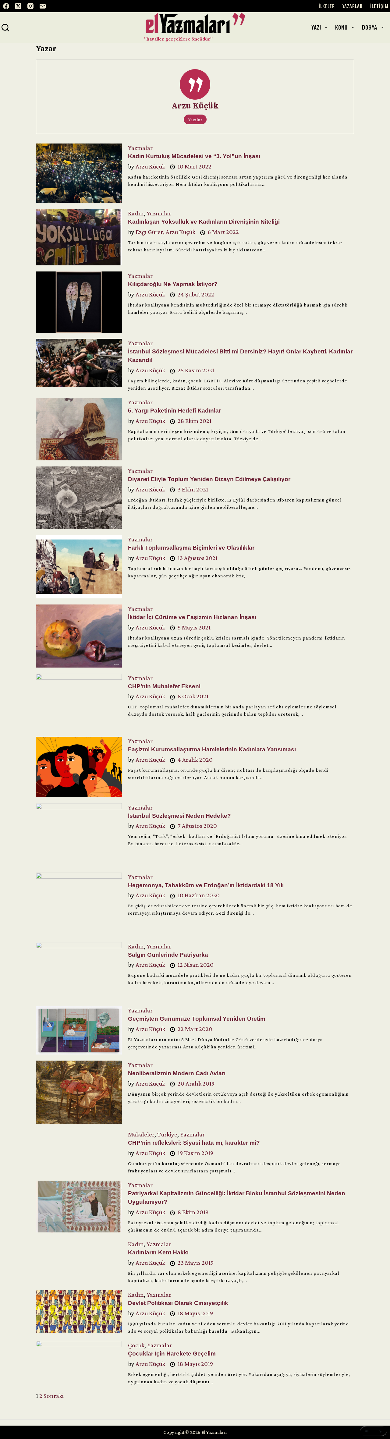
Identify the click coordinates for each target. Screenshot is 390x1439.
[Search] (5, 27)
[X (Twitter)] (18, 6)
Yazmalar (140, 147)
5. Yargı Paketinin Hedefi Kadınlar (174, 410)
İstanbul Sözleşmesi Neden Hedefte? (179, 816)
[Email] (42, 6)
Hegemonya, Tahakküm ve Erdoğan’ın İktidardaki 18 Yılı (206, 885)
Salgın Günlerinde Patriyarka (168, 955)
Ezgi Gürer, (151, 232)
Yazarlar (352, 6)
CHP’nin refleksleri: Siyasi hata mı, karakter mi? (194, 1143)
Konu (341, 27)
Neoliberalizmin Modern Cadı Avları (176, 1073)
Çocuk (136, 1345)
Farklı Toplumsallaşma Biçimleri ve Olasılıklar (191, 547)
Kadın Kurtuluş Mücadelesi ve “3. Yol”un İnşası (194, 156)
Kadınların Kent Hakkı (158, 1252)
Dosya (369, 27)
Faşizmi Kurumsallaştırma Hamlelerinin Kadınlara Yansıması (212, 749)
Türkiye (167, 1134)
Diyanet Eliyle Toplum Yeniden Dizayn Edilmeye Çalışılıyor (209, 479)
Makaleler (141, 1134)
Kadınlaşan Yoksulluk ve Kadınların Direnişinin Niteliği (204, 221)
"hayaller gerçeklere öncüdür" (178, 38)
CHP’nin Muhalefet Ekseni (164, 686)
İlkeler (327, 6)
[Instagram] (30, 6)
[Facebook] (6, 6)
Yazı (316, 27)
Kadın (136, 213)
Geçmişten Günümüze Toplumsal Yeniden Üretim (196, 1018)
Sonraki (54, 1395)
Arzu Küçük (195, 105)
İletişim (379, 6)
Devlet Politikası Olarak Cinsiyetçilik (178, 1303)
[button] (373, 1431)
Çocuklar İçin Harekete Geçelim (172, 1353)
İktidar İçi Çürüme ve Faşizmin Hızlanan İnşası (192, 617)
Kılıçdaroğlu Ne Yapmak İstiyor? (173, 284)
